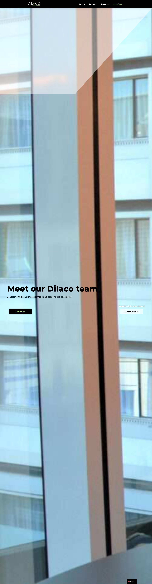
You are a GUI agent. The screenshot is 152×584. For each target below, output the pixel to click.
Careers (82, 4)
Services (92, 4)
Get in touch (118, 4)
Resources (105, 4)
